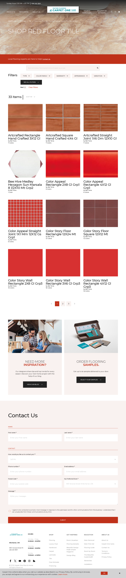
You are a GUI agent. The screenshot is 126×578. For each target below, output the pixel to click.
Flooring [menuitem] (52, 540)
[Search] (98, 67)
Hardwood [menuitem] (52, 547)
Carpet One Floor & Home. (24, 565)
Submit (63, 520)
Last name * (68, 432)
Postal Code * (12, 479)
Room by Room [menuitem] (89, 551)
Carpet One (12, 21)
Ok (104, 573)
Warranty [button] (61, 76)
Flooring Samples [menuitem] (73, 544)
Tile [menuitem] (50, 558)
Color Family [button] (41, 76)
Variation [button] (98, 76)
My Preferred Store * (71, 479)
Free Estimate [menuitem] (54, 562)
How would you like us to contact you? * (21, 454)
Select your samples (89, 380)
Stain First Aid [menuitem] (89, 544)
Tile (30, 21)
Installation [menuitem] (88, 564)
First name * (12, 432)
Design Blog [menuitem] (71, 555)
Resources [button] (23, 12)
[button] (111, 12)
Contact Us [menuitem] (105, 547)
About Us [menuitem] (105, 540)
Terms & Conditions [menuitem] (105, 552)
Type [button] (25, 76)
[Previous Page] (51, 303)
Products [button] (11, 12)
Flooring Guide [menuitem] (89, 547)
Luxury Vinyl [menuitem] (53, 544)
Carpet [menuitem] (51, 551)
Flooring (22, 21)
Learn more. (63, 574)
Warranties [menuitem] (88, 561)
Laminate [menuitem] (52, 555)
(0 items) (119, 12)
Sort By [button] (29, 97)
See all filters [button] (30, 82)
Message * (11, 491)
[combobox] (61, 67)
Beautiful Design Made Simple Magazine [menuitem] (72, 550)
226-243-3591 (36, 3)
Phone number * (14, 466)
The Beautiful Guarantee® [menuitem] (89, 556)
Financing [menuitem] (52, 566)
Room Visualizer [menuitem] (72, 540)
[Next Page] (74, 303)
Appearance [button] (79, 76)
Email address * (69, 466)
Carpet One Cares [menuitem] (108, 544)
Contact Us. (46, 59)
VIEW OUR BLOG (33, 384)
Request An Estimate (102, 12)
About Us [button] (36, 12)
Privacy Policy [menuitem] (107, 557)
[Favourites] (115, 12)
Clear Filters (33, 87)
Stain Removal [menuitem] (89, 540)
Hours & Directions (87, 12)
